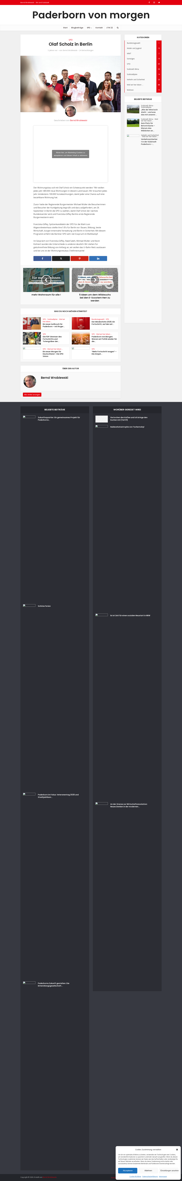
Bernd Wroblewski (27, 2)
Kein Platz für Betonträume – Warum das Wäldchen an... (148, 127)
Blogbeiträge (77, 27)
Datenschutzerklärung (150, 1176)
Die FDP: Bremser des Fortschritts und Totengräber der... (52, 339)
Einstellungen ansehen (169, 1170)
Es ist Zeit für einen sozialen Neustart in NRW (130, 615)
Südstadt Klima (147, 105)
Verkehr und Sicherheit (150, 135)
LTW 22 (109, 27)
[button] (177, 1149)
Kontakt (99, 27)
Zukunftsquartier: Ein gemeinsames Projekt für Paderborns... (59, 418)
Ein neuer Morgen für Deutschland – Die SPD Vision (53, 354)
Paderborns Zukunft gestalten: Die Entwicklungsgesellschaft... (53, 984)
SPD (88, 27)
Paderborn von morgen (91, 15)
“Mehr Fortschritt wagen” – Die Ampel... (104, 352)
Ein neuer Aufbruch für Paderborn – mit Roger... (54, 325)
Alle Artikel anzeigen (32, 394)
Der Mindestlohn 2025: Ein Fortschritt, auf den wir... (103, 323)
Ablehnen (148, 1170)
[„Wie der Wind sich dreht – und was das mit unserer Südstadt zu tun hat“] (134, 109)
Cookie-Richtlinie (135, 1176)
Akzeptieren (128, 1170)
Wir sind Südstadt (42, 2)
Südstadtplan (52, 319)
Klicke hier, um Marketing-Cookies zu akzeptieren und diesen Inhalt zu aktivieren (70, 154)
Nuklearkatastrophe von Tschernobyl (127, 427)
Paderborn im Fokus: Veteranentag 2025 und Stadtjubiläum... (58, 795)
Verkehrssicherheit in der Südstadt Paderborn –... (149, 141)
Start (65, 27)
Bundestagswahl (98, 319)
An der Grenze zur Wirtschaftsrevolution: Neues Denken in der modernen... (128, 805)
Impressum (163, 1176)
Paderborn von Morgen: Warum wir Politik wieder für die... (104, 339)
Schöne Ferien (44, 606)
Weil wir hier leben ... (104, 334)
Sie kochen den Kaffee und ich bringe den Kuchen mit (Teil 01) (128, 418)
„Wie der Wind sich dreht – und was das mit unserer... (149, 112)
